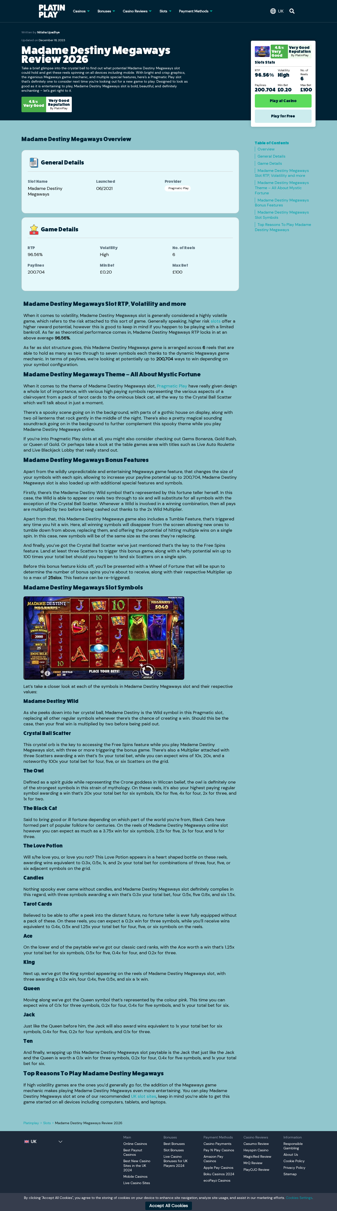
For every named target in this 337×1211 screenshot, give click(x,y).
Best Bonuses (174, 1143)
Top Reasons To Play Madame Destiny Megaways (283, 227)
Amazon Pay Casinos (213, 1158)
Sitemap (290, 1174)
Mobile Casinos (135, 1176)
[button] (278, 11)
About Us (290, 1154)
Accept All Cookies (168, 1205)
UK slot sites (143, 1096)
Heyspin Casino (255, 1150)
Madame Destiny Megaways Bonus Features (282, 203)
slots (216, 321)
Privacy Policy (294, 1167)
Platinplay (31, 1123)
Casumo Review (256, 1143)
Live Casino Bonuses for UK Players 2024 (175, 1161)
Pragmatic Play (172, 386)
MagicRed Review (257, 1156)
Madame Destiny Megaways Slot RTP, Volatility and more (282, 173)
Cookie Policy (294, 1161)
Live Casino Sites (136, 1183)
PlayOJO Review (256, 1169)
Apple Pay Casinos (218, 1167)
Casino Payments (217, 1143)
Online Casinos (135, 1143)
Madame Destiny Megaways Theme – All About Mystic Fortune (282, 188)
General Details (271, 156)
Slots (47, 1123)
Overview (266, 149)
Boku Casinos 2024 (219, 1174)
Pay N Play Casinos (219, 1150)
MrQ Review (252, 1163)
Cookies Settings (299, 1197)
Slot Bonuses (174, 1150)
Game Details (270, 163)
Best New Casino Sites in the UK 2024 (136, 1165)
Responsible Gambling (293, 1145)
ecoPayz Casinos (217, 1180)
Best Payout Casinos (132, 1152)
